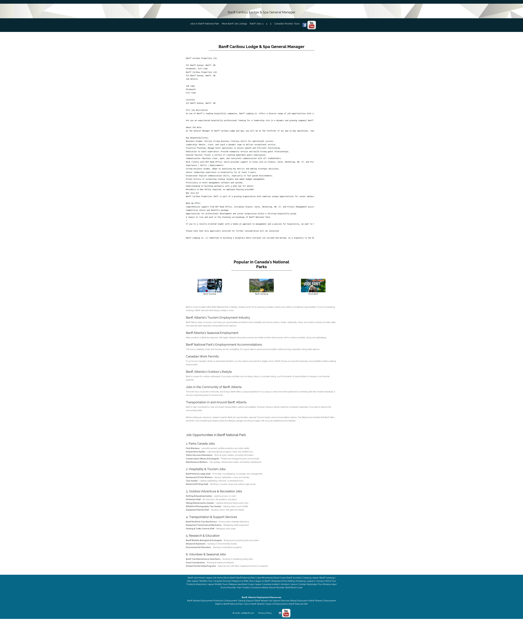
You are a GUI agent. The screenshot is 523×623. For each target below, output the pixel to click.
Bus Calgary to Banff (260, 581)
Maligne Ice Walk (240, 581)
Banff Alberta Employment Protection (205, 600)
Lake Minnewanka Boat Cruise (270, 577)
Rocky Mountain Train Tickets (235, 587)
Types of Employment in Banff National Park (286, 604)
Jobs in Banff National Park (206, 23)
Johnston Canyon (289, 584)
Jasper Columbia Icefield (267, 584)
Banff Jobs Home (196, 577)
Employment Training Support (239, 600)
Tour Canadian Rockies (219, 581)
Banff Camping (327, 577)
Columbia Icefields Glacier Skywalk (267, 587)
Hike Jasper (192, 581)
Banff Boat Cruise (294, 587)
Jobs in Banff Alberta (254, 604)
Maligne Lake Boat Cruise (241, 584)
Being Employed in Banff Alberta (306, 600)
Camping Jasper (310, 577)
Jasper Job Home (214, 577)
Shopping (301, 581)
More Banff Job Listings (234, 23)
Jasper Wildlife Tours (217, 584)
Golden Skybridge (308, 584)
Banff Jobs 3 (256, 23)
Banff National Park (245, 577)
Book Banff (229, 577)
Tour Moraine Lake (327, 584)
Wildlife (203, 581)
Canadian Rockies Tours (287, 23)
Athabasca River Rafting (283, 581)
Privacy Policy (265, 613)
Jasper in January (315, 581)
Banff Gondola (294, 577)
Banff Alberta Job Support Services (272, 600)
